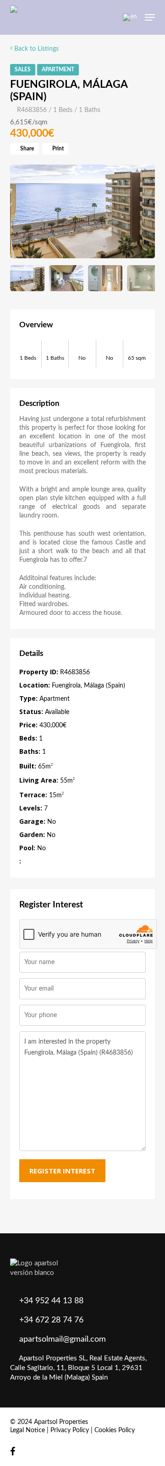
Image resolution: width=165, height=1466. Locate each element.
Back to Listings (35, 49)
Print (57, 148)
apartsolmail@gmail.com (62, 1339)
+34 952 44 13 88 (51, 1301)
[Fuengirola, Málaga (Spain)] (82, 212)
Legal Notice (27, 1430)
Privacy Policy (69, 1430)
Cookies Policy (114, 1430)
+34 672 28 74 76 (51, 1320)
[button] (150, 17)
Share (26, 148)
